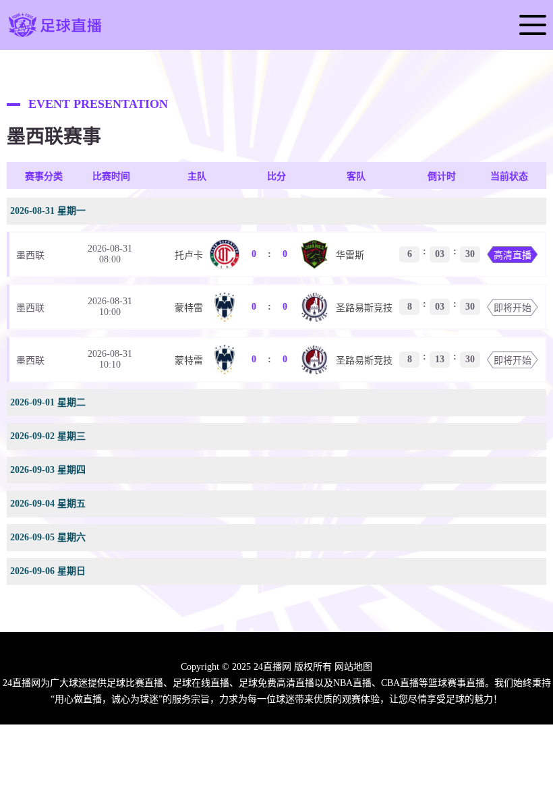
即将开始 (512, 308)
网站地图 (353, 667)
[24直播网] (55, 35)
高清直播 (512, 255)
